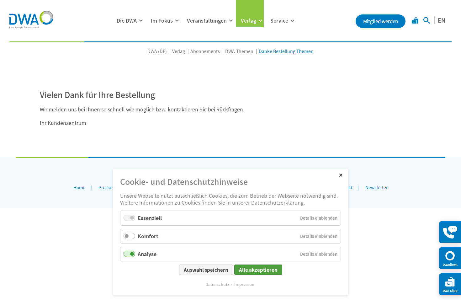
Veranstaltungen (207, 20)
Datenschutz (217, 284)
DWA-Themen (239, 51)
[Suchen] (426, 21)
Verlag (248, 20)
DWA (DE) (157, 51)
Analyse (147, 254)
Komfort (148, 236)
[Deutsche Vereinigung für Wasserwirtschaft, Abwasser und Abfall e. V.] (31, 19)
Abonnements (205, 51)
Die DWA (127, 20)
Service (279, 20)
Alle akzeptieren (258, 269)
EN (441, 20)
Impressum (245, 284)
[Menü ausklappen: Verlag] (260, 20)
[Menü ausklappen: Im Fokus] (177, 20)
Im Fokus (162, 20)
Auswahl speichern (206, 269)
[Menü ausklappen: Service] (292, 20)
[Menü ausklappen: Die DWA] (141, 20)
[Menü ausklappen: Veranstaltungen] (231, 20)
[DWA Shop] (415, 21)
